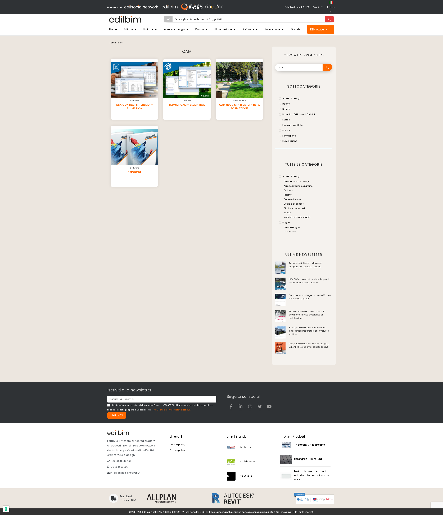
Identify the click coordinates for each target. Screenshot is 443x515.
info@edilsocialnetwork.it (125, 473)
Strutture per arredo (295, 208)
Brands (295, 29)
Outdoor (288, 190)
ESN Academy (319, 29)
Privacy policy (177, 450)
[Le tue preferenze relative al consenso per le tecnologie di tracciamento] (6, 509)
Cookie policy (177, 444)
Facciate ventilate (292, 125)
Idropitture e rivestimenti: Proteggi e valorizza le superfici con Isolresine (309, 345)
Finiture (148, 29)
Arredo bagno (292, 227)
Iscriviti (117, 415)
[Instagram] (250, 406)
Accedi (316, 6)
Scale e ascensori (294, 203)
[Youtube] (269, 406)
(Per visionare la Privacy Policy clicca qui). (172, 410)
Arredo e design (174, 29)
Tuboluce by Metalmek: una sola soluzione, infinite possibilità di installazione (307, 315)
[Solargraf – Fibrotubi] (286, 459)
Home (113, 29)
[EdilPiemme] (232, 462)
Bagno (199, 29)
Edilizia (128, 29)
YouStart (246, 475)
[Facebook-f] (231, 406)
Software (248, 29)
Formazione (272, 29)
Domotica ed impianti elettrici (298, 114)
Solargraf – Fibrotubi (308, 459)
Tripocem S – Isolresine (309, 444)
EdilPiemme (247, 461)
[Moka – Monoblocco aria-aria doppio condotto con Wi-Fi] (286, 476)
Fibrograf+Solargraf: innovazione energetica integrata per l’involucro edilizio (309, 331)
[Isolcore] (232, 447)
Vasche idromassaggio (297, 217)
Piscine (288, 194)
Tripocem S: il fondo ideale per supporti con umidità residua (306, 264)
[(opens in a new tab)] (280, 267)
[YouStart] (232, 476)
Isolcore (245, 447)
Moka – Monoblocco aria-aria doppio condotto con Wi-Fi (311, 475)
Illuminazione (223, 29)
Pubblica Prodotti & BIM (297, 6)
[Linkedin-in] (240, 406)
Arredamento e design (297, 181)
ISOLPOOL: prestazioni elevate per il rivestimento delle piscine (309, 281)
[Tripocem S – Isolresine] (286, 445)
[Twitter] (259, 406)
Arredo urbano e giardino (298, 186)
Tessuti (288, 212)
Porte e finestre (292, 199)
